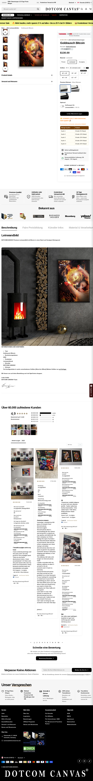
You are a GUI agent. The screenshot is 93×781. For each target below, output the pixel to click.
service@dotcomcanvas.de (12, 740)
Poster (63, 62)
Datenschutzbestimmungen (76, 674)
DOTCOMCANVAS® (12, 767)
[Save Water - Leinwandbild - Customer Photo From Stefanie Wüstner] (27, 427)
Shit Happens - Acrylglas (20, 570)
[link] (23, 216)
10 (58, 642)
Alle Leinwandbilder (13, 28)
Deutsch (71, 2)
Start (2, 28)
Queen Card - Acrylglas (68, 515)
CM (84, 67)
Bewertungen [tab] (16, 440)
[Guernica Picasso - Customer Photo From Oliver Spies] (21, 427)
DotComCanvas (71, 46)
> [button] (62, 642)
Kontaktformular (57, 651)
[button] (15, 583)
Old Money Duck (66, 622)
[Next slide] (5, 68)
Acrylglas (82, 62)
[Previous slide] (5, 32)
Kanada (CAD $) (85, 2)
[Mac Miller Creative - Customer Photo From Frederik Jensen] (34, 432)
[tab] (9, 228)
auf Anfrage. (62, 369)
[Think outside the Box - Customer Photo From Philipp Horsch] (14, 427)
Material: (66, 58)
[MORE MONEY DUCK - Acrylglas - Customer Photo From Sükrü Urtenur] (14, 432)
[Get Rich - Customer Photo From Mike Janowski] (27, 432)
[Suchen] (38, 9)
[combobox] (21, 9)
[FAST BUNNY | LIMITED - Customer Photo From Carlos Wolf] (21, 432)
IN (87, 67)
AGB (87, 674)
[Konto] (86, 9)
